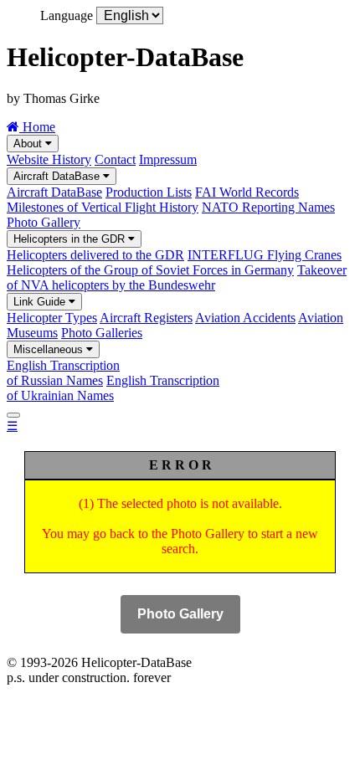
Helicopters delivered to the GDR (95, 255)
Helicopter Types (52, 317)
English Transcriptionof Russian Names (63, 372)
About (29, 143)
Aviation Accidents (245, 317)
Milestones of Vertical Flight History (102, 207)
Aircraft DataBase (58, 176)
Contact (115, 159)
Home (37, 127)
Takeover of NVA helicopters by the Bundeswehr (177, 277)
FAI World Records (247, 192)
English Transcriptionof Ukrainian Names (113, 388)
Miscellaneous (49, 349)
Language (66, 15)
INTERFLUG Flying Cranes (265, 255)
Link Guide (41, 301)
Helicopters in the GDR (70, 239)
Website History (49, 159)
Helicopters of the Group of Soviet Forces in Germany (150, 270)
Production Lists (148, 192)
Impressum (168, 159)
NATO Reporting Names (268, 207)
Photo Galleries (101, 333)
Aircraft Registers (146, 317)
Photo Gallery (43, 222)
